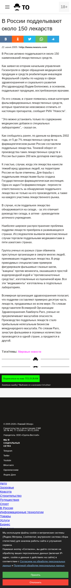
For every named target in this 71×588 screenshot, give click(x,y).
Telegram (7, 451)
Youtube (7, 460)
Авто (3, 483)
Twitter (6, 456)
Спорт (4, 504)
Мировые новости (29, 351)
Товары (5, 516)
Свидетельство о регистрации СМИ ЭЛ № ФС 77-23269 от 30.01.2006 (22, 429)
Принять (35, 574)
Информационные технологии (22, 512)
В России (6, 508)
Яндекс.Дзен (9, 475)
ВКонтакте (8, 465)
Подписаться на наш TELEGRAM (20, 378)
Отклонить (35, 582)
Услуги (5, 520)
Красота (6, 491)
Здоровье (7, 487)
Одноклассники (10, 470)
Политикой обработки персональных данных (39, 565)
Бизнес (5, 524)
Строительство (11, 495)
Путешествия (9, 500)
